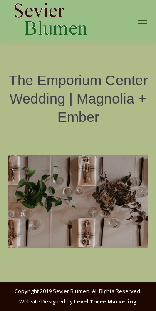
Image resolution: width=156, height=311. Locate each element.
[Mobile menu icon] (143, 21)
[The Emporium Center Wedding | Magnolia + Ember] (78, 201)
